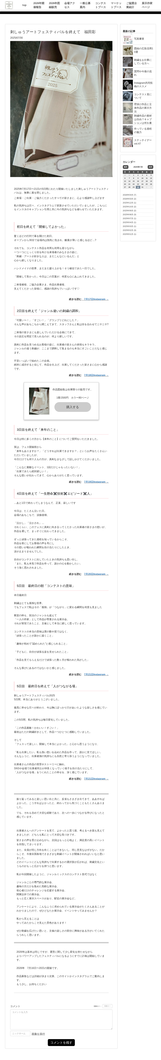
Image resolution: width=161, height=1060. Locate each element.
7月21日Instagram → (96, 674)
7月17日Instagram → (96, 299)
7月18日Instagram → (96, 375)
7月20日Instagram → (96, 574)
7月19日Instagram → (96, 482)
